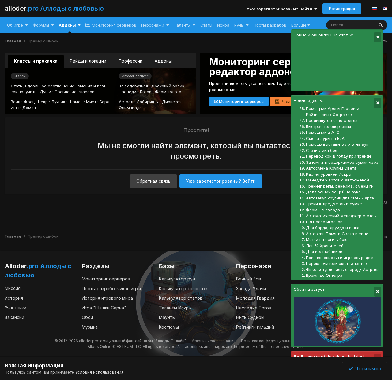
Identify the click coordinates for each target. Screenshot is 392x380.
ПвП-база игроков (324, 221)
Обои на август (309, 289)
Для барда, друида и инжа (333, 227)
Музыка (90, 327)
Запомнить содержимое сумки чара (342, 162)
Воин (15, 101)
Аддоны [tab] (163, 61)
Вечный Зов (248, 278)
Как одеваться (133, 85)
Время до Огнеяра (324, 275)
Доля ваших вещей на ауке (333, 191)
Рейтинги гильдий (255, 327)
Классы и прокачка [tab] (36, 61)
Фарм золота (168, 91)
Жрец (29, 101)
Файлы (359, 25)
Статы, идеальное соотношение (42, 85)
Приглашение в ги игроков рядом (340, 257)
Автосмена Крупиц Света (331, 168)
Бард (104, 101)
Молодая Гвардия (255, 298)
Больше (299, 25)
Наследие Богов (135, 91)
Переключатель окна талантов (336, 263)
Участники (15, 307)
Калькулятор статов (180, 298)
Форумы (41, 25)
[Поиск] (380, 25)
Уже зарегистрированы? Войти (280, 8)
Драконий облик (167, 85)
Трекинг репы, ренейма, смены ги (340, 186)
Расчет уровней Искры (328, 174)
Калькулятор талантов (183, 288)
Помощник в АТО (323, 132)
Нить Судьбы (250, 317)
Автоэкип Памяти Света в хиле (337, 233)
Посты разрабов (270, 25)
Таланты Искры (175, 307)
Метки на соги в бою (327, 239)
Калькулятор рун (177, 278)
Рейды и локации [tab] (88, 61)
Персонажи (152, 25)
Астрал (126, 101)
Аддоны (67, 25)
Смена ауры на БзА (325, 138)
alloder (54, 8)
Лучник (58, 101)
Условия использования (213, 340)
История (14, 298)
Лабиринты (148, 101)
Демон (29, 107)
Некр (43, 101)
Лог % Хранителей (325, 245)
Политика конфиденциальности (270, 340)
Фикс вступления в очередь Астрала (343, 269)
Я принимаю (367, 368)
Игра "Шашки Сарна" (104, 307)
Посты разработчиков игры (111, 288)
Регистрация (342, 8)
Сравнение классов (75, 91)
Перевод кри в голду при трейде (338, 156)
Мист (91, 101)
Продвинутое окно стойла (332, 120)
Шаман (76, 101)
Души (45, 91)
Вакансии (14, 317)
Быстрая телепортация (328, 126)
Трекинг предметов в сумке (334, 203)
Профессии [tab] (130, 61)
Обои (87, 317)
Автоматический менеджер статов (341, 215)
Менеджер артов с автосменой (337, 179)
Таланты (182, 25)
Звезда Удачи (251, 288)
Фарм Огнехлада (323, 209)
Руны (239, 25)
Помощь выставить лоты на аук (337, 144)
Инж (15, 107)
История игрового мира (107, 298)
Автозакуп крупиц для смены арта (340, 197)
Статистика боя (321, 150)
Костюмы (169, 327)
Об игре (15, 25)
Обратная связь (153, 181)
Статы (206, 25)
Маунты (167, 317)
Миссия (13, 288)
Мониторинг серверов (113, 25)
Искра (223, 25)
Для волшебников (324, 251)
